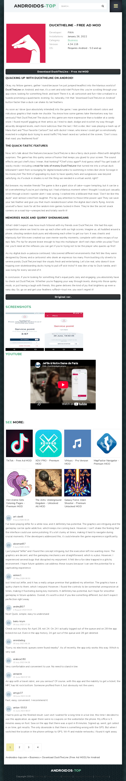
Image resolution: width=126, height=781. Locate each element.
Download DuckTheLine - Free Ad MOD (63, 71)
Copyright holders (83, 776)
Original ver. (63, 297)
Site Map (39, 776)
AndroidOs (35, 6)
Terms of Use (101, 776)
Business (73, 40)
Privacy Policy (53, 776)
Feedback (67, 776)
